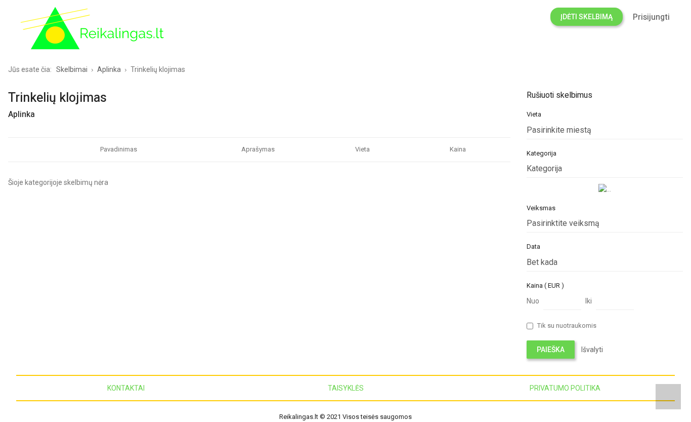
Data (533, 246)
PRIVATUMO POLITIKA (565, 388)
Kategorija (541, 153)
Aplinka (21, 114)
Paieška (551, 350)
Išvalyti (592, 350)
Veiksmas (541, 208)
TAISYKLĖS (346, 388)
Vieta (362, 149)
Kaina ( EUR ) (545, 285)
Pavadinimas (118, 149)
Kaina (458, 149)
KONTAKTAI (126, 388)
